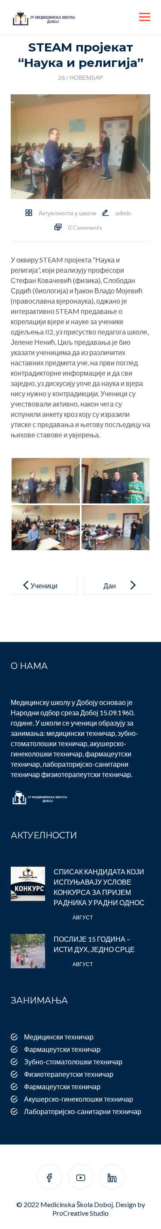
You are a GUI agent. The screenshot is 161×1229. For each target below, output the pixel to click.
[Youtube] (80, 1178)
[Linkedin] (112, 1178)
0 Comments (85, 227)
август (73, 917)
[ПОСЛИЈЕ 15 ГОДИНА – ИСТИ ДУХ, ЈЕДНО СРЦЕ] (28, 951)
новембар (80, 77)
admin (123, 213)
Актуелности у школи (68, 213)
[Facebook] (49, 1178)
